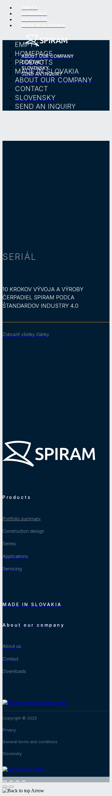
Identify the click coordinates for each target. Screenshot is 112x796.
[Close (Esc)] (4, 781)
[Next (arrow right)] (11, 787)
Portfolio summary (21, 518)
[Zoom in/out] (23, 781)
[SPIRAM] (46, 45)
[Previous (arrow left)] (4, 787)
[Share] (11, 781)
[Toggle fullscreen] (17, 781)
